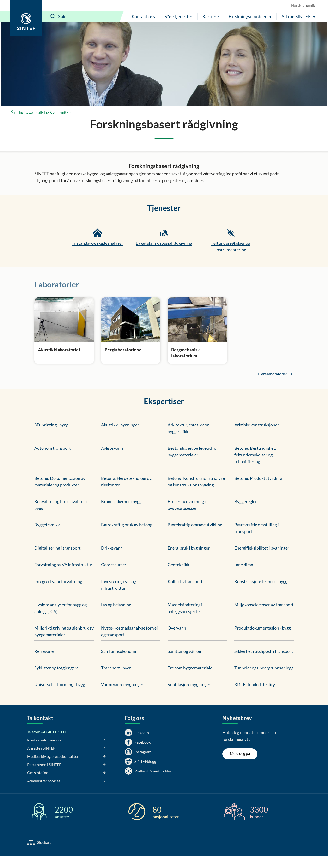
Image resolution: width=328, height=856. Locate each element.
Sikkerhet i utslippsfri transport (263, 651)
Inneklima (243, 564)
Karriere (210, 16)
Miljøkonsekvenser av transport (264, 604)
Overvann (177, 628)
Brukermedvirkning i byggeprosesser (187, 505)
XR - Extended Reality (254, 684)
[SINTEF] (26, 18)
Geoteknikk (178, 564)
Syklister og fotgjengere (56, 667)
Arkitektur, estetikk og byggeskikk (188, 428)
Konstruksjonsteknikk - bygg (260, 581)
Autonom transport (52, 448)
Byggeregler (245, 501)
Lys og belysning (116, 604)
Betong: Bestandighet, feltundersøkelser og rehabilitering (255, 454)
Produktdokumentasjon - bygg (262, 628)
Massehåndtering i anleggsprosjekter (185, 608)
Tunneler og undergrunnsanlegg (263, 667)
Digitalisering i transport (57, 548)
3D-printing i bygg (51, 424)
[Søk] (53, 16)
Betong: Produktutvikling (258, 478)
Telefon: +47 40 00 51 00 (47, 731)
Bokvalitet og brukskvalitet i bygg (60, 505)
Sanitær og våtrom (185, 651)
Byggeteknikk (47, 524)
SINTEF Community (53, 112)
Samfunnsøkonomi (118, 651)
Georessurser (113, 564)
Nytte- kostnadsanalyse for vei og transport (129, 631)
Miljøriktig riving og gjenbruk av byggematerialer (64, 631)
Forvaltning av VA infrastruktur (63, 564)
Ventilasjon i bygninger (189, 684)
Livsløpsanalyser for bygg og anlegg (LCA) (60, 608)
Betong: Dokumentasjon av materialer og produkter (59, 481)
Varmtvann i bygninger (122, 684)
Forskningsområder (248, 16)
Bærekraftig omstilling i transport (256, 528)
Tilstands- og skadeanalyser (97, 243)
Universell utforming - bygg (59, 684)
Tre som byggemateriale (190, 667)
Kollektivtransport (185, 581)
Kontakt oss (143, 16)
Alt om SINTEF (295, 16)
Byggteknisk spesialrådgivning (164, 243)
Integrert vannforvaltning (58, 581)
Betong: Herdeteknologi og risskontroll (126, 481)
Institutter (26, 112)
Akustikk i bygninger (120, 424)
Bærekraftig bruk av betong (126, 524)
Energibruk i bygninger (189, 548)
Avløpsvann (112, 448)
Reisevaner (44, 651)
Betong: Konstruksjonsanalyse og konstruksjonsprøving (196, 481)
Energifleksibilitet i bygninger (261, 548)
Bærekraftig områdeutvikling (195, 524)
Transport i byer (116, 667)
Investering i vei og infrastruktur (118, 585)
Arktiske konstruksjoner (256, 424)
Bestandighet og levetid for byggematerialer (193, 451)
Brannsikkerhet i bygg (121, 501)
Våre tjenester (179, 16)
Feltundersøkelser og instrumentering (230, 246)
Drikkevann (112, 548)
